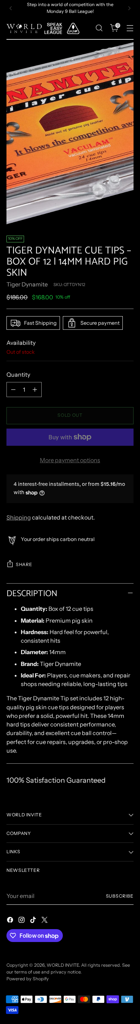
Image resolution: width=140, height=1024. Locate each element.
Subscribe (120, 896)
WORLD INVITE (63, 965)
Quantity (18, 374)
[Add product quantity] (34, 389)
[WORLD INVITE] (45, 28)
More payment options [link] (70, 460)
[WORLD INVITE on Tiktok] (33, 921)
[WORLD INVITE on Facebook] (10, 921)
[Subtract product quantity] (13, 389)
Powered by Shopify (27, 978)
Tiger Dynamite (27, 284)
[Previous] (11, 8)
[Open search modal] (99, 28)
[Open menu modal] (129, 28)
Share (24, 564)
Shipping (18, 517)
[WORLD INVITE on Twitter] (45, 921)
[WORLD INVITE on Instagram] (22, 921)
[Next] (129, 8)
